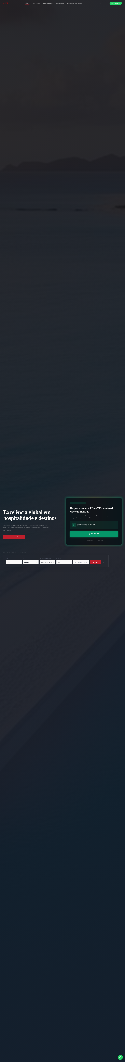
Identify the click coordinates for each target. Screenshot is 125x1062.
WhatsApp (117, 3)
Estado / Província (46, 558)
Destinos (36, 3)
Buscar (95, 562)
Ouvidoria (60, 3)
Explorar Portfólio (13, 537)
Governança (33, 537)
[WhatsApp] (120, 1057)
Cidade (58, 558)
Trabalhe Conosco (74, 3)
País (7, 558)
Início (27, 3)
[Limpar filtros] (104, 562)
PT (102, 3)
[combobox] (14, 562)
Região (25, 558)
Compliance (48, 3)
